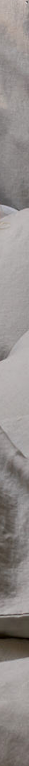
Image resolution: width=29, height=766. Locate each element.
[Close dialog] (27, 2)
